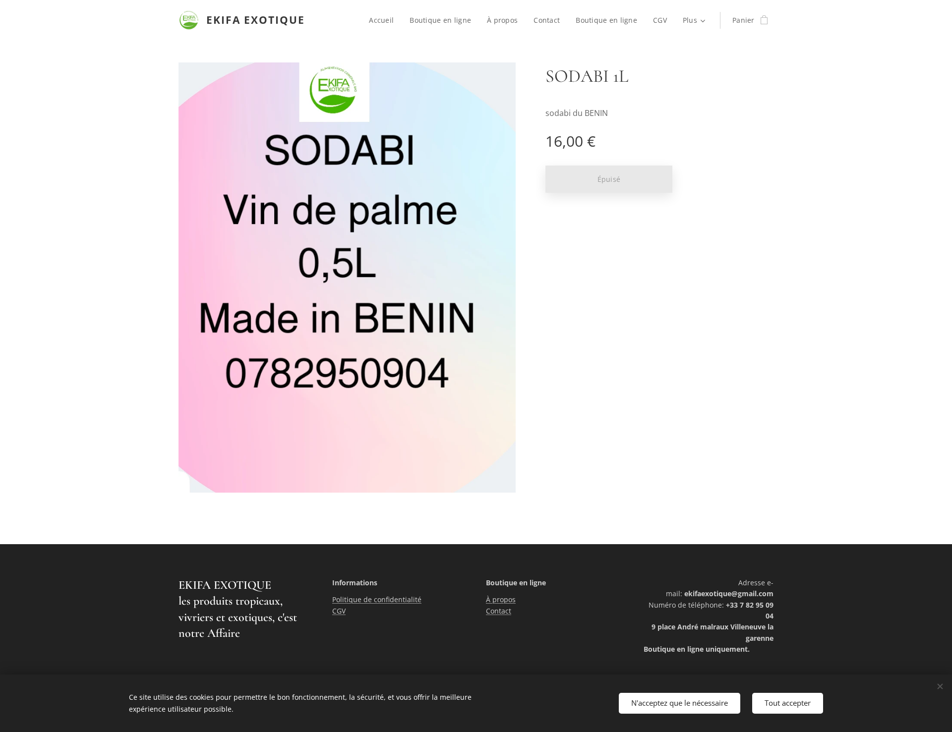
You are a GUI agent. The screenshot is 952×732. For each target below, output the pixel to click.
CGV (339, 611)
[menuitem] (384, 20)
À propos (501, 599)
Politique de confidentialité (376, 599)
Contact (498, 611)
